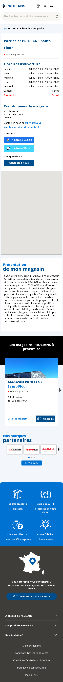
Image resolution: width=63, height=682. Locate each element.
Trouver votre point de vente (33, 596)
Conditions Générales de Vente (31, 653)
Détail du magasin (17, 418)
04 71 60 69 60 (33, 122)
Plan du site (31, 675)
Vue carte (33, 462)
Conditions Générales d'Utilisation (31, 660)
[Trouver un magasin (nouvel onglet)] (31, 563)
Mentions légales (31, 645)
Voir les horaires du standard (21, 127)
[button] (31, 208)
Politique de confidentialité (31, 667)
